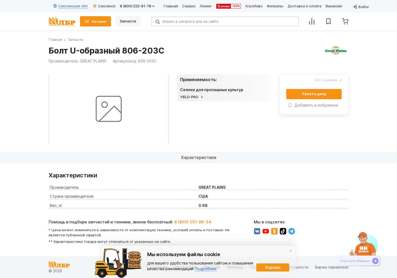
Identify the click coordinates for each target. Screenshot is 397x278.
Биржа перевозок (331, 267)
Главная (171, 6)
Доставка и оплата (304, 6)
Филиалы (275, 6)
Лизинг (206, 6)
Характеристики (198, 157)
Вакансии (334, 6)
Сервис (189, 6)
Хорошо (273, 267)
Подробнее (206, 268)
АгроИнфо (254, 6)
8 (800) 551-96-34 (192, 221)
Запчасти (75, 40)
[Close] (290, 251)
